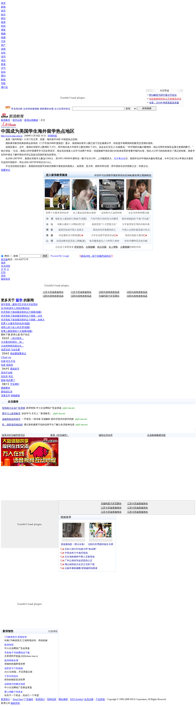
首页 (3, 3)
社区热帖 (127, 175)
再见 (10, 376)
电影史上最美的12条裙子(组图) (71, 218)
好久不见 (10, 361)
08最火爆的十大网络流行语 (71, 224)
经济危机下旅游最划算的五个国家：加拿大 (23, 319)
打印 (3, 272)
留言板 (4, 259)
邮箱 (3, 79)
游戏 (3, 49)
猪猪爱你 (5, 388)
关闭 (3, 275)
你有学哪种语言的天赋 (135, 241)
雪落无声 (5, 395)
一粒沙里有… (17, 338)
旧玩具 (4, 376)
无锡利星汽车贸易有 (109, 296)
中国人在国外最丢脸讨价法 (136, 229)
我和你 (9, 365)
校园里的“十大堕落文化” (104, 224)
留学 (19, 300)
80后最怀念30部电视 (69, 235)
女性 (3, 52)
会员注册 (88, 699)
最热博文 (136, 175)
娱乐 (3, 14)
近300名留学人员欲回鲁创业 (15, 308)
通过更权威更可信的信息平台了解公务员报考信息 (44, 424)
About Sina (17, 699)
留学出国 (17, 120)
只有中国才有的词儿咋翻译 (104, 218)
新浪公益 (15, 334)
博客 (3, 29)
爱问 (3, 75)
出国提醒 (90, 247)
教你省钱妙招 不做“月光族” (136, 218)
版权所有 (15, 703)
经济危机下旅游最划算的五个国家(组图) (21, 312)
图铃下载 (5, 334)
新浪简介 (5, 699)
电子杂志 (25, 334)
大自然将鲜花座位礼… (12, 345)
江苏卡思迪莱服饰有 (53, 292)
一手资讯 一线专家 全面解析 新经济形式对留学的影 (44, 419)
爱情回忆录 (6, 391)
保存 (3, 262)
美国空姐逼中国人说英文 (71, 229)
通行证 (4, 87)
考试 (3, 60)
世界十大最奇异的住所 (57, 212)
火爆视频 (124, 247)
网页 (7, 256)
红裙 (3, 361)
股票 (3, 22)
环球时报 (52, 135)
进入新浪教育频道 (56, 175)
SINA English (76, 699)
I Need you (6, 357)
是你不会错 (6, 372)
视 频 (49, 235)
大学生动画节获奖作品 (102, 235)
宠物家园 (15, 395)
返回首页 (5, 279)
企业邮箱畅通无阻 (156, 435)
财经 (3, 18)
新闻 (3, 7)
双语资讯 (78, 247)
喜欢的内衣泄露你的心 (104, 229)
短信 (3, 72)
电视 (3, 37)
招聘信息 (51, 699)
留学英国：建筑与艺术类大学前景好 (19, 304)
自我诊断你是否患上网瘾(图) (71, 241)
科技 (3, 26)
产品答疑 (100, 699)
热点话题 (101, 247)
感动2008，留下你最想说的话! (96, 256)
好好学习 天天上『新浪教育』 (33, 413)
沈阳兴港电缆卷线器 (109, 292)
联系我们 (40, 699)
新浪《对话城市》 (59, 435)
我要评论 (5, 170)
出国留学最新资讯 (113, 175)
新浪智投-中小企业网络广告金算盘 (38, 408)
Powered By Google (60, 256)
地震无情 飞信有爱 (10, 349)
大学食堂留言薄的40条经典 (136, 224)
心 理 (49, 241)
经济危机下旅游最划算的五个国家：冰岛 (21, 315)
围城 (3, 380)
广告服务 (28, 699)
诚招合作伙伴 (106, 435)
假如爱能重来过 (18, 353)
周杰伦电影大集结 (134, 235)
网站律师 (63, 699)
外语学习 (99, 175)
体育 (3, 10)
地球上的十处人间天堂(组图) (15, 327)
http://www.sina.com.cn (11, 135)
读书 (3, 56)
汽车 (3, 41)
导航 (3, 83)
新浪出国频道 (31, 120)
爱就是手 (14, 368)
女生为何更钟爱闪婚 (138, 212)
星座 (3, 64)
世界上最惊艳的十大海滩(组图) (16, 331)
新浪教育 (5, 120)
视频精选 (146, 175)
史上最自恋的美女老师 (84, 212)
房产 (3, 45)
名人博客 (113, 247)
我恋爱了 (10, 380)
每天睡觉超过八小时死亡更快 (104, 241)
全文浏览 (5, 266)
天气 (3, 68)
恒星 (3, 365)
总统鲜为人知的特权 (111, 212)
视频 (3, 33)
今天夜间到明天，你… (12, 342)
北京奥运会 (119, 158)
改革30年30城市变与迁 (13, 435)
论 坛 (49, 224)
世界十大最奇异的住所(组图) (15, 323)
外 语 (49, 218)
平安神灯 (14, 384)
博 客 (49, 229)
